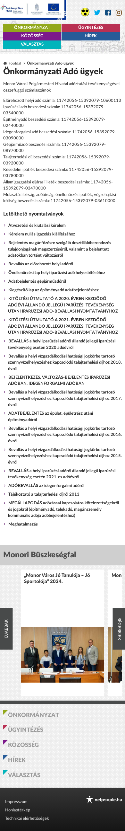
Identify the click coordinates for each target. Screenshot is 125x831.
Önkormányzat (32, 28)
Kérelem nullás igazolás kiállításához (41, 234)
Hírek (91, 36)
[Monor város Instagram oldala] (119, 12)
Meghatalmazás (23, 524)
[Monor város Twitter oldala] (97, 12)
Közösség (32, 36)
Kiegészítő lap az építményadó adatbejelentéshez (53, 290)
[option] (62, 633)
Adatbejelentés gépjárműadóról (37, 281)
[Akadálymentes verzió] (85, 12)
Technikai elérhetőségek (27, 819)
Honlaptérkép (17, 810)
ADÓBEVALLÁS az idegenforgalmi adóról (46, 486)
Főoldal (15, 63)
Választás (32, 44)
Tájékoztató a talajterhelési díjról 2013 (43, 494)
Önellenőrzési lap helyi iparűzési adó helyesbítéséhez (56, 273)
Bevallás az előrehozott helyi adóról (40, 264)
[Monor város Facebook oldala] (108, 12)
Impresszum (16, 802)
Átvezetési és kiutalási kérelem (37, 226)
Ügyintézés (90, 28)
